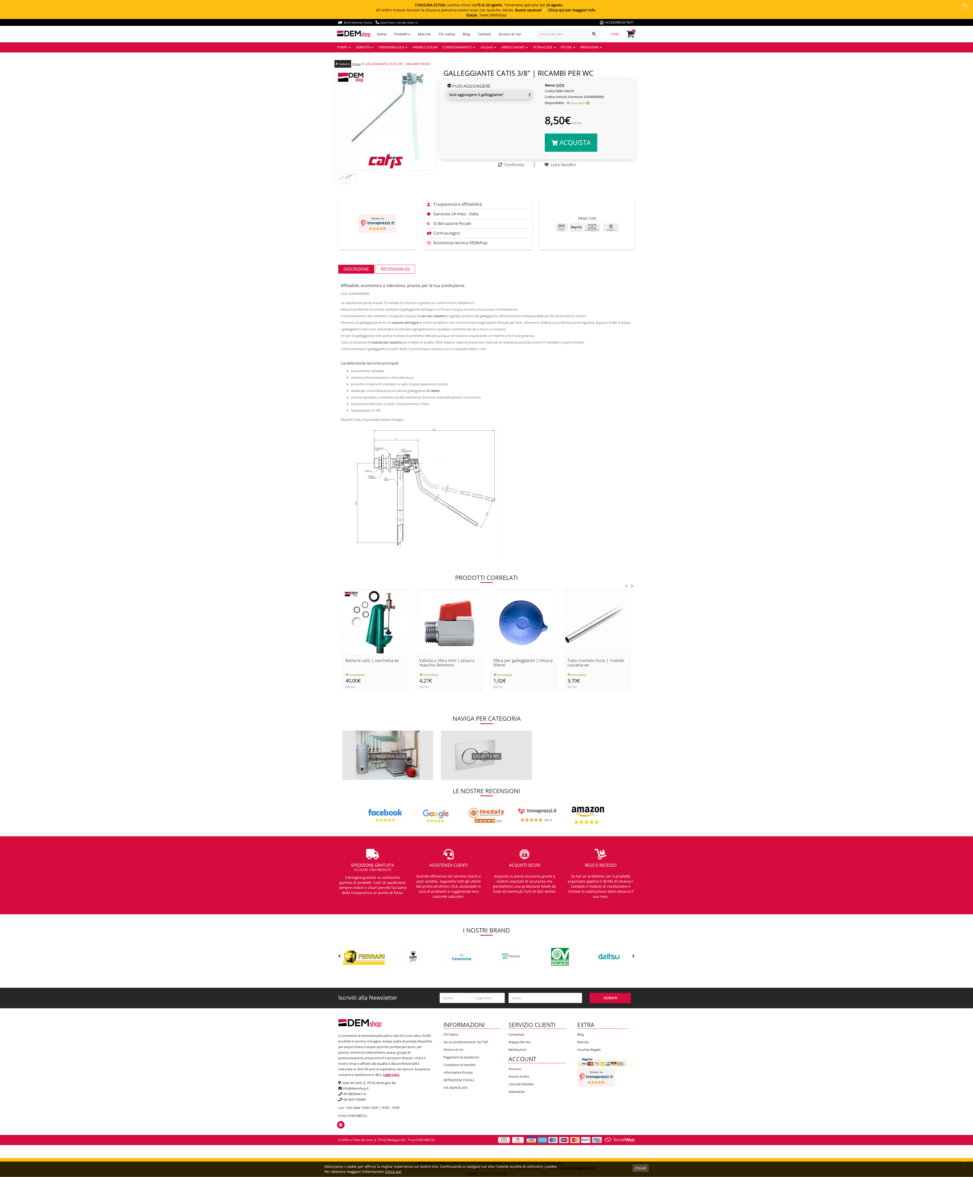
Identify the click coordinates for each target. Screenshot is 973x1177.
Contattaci (516, 1034)
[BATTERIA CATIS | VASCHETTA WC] (375, 622)
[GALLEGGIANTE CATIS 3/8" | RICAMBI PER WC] (385, 119)
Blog (580, 1034)
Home (356, 64)
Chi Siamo (450, 1034)
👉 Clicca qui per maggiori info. (569, 10)
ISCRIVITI (610, 998)
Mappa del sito (520, 1042)
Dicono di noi (453, 1049)
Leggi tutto (391, 1074)
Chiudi (640, 1168)
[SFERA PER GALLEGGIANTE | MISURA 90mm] (523, 622)
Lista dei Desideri (521, 1084)
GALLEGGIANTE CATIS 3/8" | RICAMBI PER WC (398, 64)
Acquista (574, 142)
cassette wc (486, 756)
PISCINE (567, 47)
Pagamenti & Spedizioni (461, 1057)
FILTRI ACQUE (543, 47)
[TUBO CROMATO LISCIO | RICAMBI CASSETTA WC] (597, 622)
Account (515, 1069)
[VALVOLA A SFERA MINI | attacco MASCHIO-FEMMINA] (449, 622)
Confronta (513, 164)
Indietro (344, 64)
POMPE (342, 47)
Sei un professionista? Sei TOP (465, 1042)
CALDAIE (487, 47)
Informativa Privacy (458, 1072)
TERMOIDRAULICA (391, 47)
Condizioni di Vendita (459, 1064)
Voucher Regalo (589, 1049)
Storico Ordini (519, 1076)
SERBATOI (363, 47)
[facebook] (340, 1125)
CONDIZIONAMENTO (457, 47)
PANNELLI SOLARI (425, 47)
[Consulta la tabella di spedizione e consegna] (588, 103)
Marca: (550, 85)
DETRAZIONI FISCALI (458, 1080)
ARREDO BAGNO (513, 47)
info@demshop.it (356, 1088)
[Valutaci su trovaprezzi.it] (377, 223)
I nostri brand (486, 930)
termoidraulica (388, 756)
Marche (583, 1042)
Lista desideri (563, 164)
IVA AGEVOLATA (455, 1087)
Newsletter (517, 1091)
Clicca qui (393, 1171)
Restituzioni (517, 1049)
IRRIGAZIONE (589, 47)
